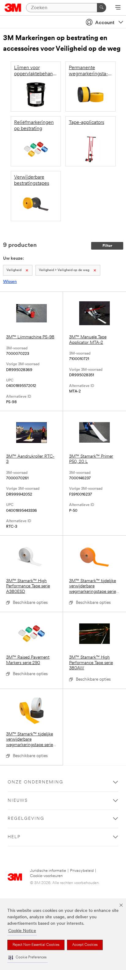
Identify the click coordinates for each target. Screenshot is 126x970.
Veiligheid (13, 270)
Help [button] (14, 837)
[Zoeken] (101, 7)
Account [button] (105, 22)
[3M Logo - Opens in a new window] (13, 7)
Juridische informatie (48, 871)
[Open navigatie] (117, 8)
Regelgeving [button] (26, 818)
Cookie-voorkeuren (46, 876)
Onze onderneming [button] (35, 782)
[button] (27, 958)
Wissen (10, 282)
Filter (107, 246)
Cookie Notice (22, 931)
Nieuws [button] (18, 800)
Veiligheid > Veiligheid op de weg (64, 270)
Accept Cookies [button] (85, 945)
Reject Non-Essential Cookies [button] (36, 945)
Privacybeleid (82, 871)
